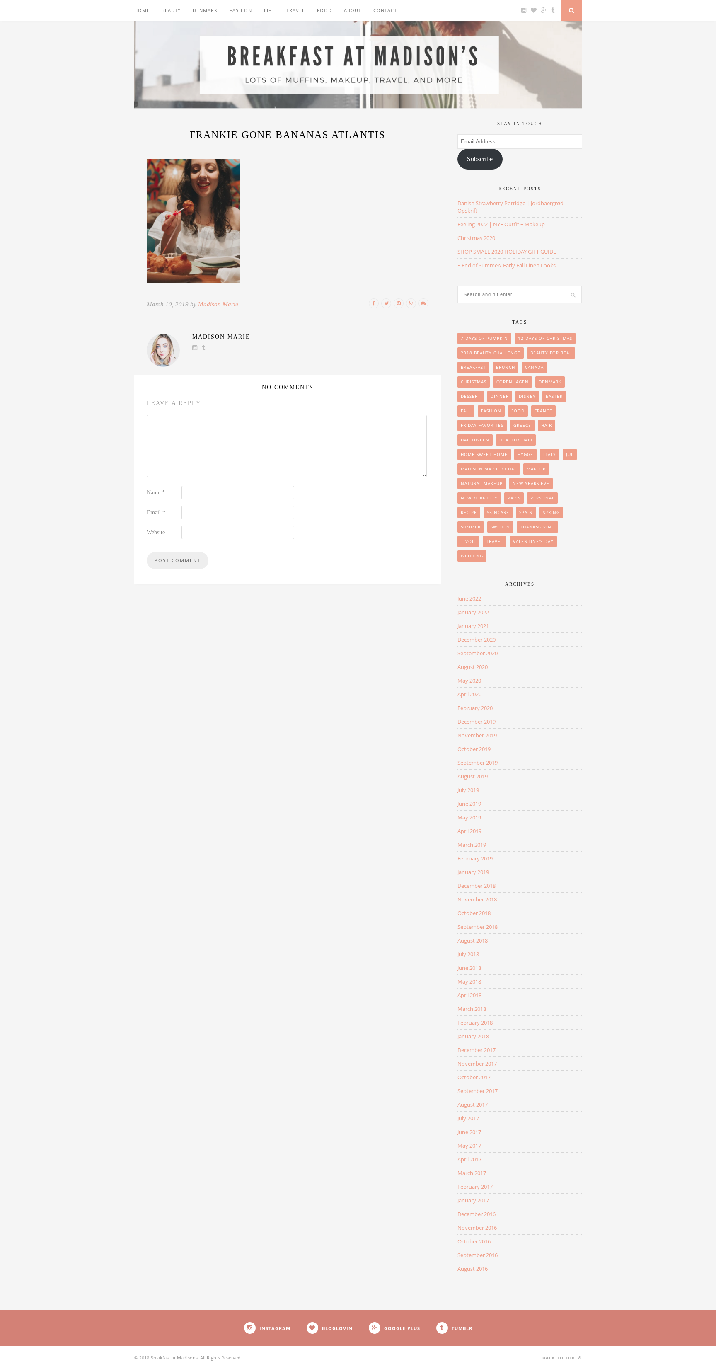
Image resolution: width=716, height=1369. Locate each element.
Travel (295, 10)
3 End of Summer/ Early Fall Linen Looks (506, 265)
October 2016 (474, 1241)
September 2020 (477, 653)
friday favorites (482, 425)
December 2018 (476, 885)
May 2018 (469, 981)
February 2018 (475, 1022)
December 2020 (476, 639)
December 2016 (476, 1214)
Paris (514, 498)
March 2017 (471, 1173)
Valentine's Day (533, 541)
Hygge (525, 454)
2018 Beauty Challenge (490, 353)
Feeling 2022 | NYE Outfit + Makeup (501, 224)
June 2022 (469, 598)
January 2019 (473, 872)
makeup (536, 469)
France (543, 411)
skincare (498, 512)
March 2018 (471, 1009)
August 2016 (472, 1268)
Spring (551, 512)
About (352, 10)
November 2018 (477, 899)
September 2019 (477, 762)
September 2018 (477, 926)
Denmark (205, 10)
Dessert (471, 396)
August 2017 (472, 1104)
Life (269, 10)
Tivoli (468, 541)
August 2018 (472, 940)
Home (142, 10)
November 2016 (477, 1227)
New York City (479, 498)
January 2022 (473, 612)
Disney (527, 396)
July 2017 (468, 1118)
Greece (522, 425)
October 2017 (474, 1077)
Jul (569, 454)
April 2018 (469, 995)
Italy (549, 454)
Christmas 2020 (476, 238)
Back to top (559, 1358)
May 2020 (469, 680)
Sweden (500, 527)
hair (546, 425)
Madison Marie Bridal (489, 469)
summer (471, 527)
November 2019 (477, 735)
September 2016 (477, 1255)
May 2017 (469, 1145)
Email (156, 512)
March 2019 (471, 844)
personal (542, 498)
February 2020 (475, 708)
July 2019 (468, 790)
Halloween (475, 440)
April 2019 (469, 831)
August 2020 (472, 667)
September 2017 (477, 1091)
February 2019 (475, 858)
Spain (526, 512)
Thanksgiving (537, 527)
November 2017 (477, 1063)
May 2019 (469, 817)
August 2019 (472, 776)
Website (156, 532)
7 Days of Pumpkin (484, 338)
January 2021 (473, 626)
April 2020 (469, 694)
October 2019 (474, 749)
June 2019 (469, 803)
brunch (505, 367)
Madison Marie (218, 304)
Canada (534, 367)
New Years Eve (531, 483)
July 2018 (468, 954)
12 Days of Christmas (545, 338)
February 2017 (475, 1186)
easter (554, 396)
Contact (385, 10)
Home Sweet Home (484, 454)
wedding (472, 556)
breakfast (473, 367)
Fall (466, 411)
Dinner (500, 396)
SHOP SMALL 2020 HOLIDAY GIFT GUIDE (506, 251)
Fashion (241, 10)
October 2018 (474, 913)
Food (324, 10)
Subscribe (480, 158)
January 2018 (473, 1036)
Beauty (171, 10)
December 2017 (476, 1050)
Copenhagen (512, 382)
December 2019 (476, 721)
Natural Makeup (482, 483)
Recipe (469, 512)
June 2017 (469, 1132)
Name (156, 492)
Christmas (473, 382)
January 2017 (473, 1200)
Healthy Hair (515, 440)
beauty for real (551, 353)
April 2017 (469, 1159)
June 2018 (469, 968)
